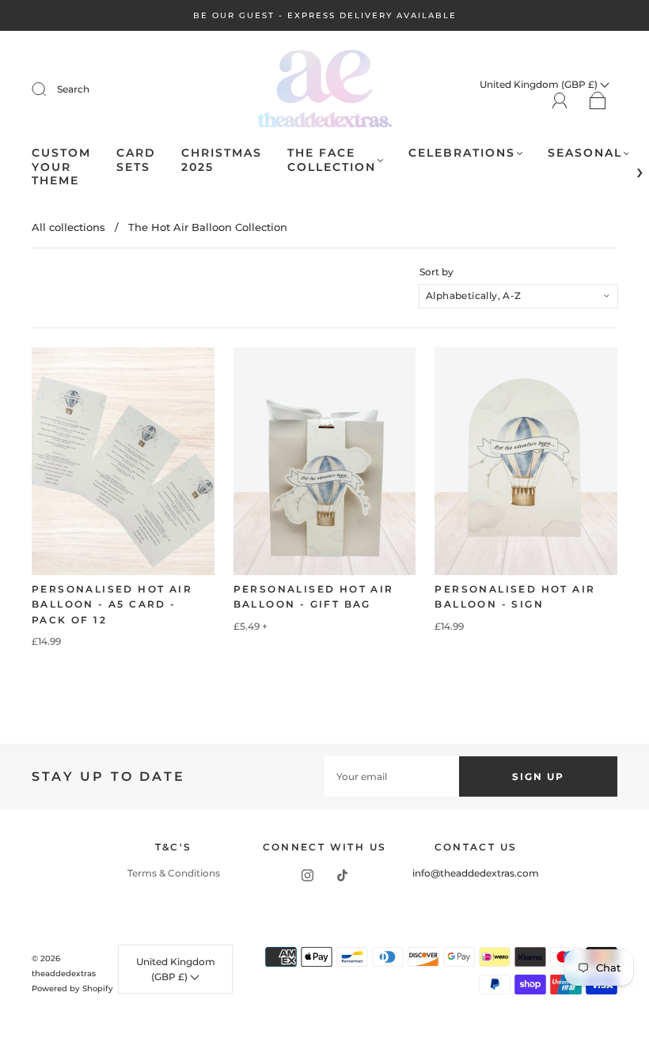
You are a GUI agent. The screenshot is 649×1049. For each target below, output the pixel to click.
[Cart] (598, 102)
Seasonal (585, 153)
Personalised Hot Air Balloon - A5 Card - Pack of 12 (112, 604)
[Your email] (391, 776)
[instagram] (307, 875)
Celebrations (461, 153)
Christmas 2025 (221, 160)
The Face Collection (331, 160)
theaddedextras (64, 973)
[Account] (560, 101)
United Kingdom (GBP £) (175, 969)
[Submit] (49, 89)
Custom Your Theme (61, 166)
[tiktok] (341, 875)
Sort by (436, 272)
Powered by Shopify (72, 988)
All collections (68, 227)
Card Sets (136, 160)
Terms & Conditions (173, 873)
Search (73, 89)
